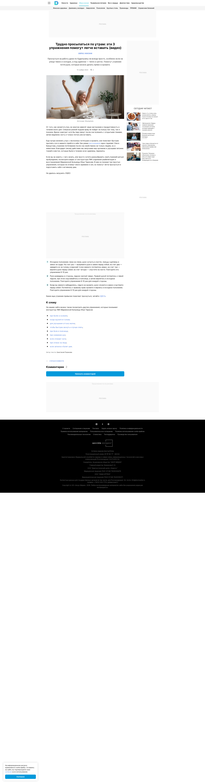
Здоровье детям (137, 3)
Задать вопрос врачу (109, 428)
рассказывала (95, 143)
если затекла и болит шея (61, 346)
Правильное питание (98, 3)
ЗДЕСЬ (103, 296)
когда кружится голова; (60, 320)
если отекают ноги (58, 339)
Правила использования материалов (74, 431)
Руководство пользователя (127, 434)
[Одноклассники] (102, 424)
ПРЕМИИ (133, 8)
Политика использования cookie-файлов (129, 431)
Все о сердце (113, 3)
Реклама (95, 428)
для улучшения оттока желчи (62, 323)
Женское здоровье (60, 8)
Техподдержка (109, 434)
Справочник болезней (146, 8)
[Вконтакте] (96, 424)
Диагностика (125, 3)
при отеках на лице (58, 343)
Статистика (97, 434)
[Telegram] (108, 424)
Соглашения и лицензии (81, 428)
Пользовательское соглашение (101, 431)
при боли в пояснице (59, 331)
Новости (65, 3)
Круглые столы (112, 8)
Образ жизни (84, 3)
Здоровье (73, 3)
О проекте (66, 428)
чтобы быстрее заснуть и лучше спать (66, 327)
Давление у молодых (76, 8)
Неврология (90, 8)
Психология (100, 8)
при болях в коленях (58, 316)
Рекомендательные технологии (79, 434)
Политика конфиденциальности (131, 428)
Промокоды (124, 8)
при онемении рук (57, 335)
